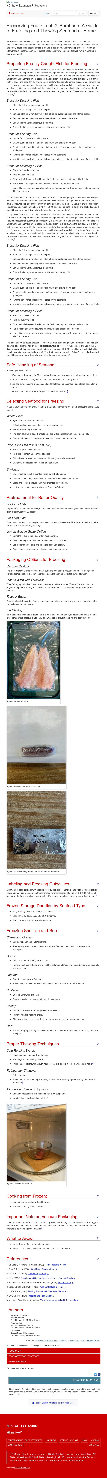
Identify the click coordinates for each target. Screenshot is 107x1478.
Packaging (39, 1341)
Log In (46, 13)
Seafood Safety (51, 1341)
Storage (72, 1341)
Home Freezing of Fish (55, 1264)
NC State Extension (22, 1426)
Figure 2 (73, 584)
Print (94, 13)
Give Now (95, 1440)
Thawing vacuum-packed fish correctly (58, 1300)
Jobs (85, 1440)
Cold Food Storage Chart (42, 1269)
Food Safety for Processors (24, 1356)
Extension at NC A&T (69, 1440)
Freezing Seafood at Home (51, 1286)
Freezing (80, 1341)
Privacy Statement (22, 1468)
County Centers (15, 1445)
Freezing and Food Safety (40, 1295)
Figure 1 (84, 570)
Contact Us (94, 1445)
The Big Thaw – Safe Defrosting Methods (47, 1291)
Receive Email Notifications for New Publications (54, 1402)
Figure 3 (11, 587)
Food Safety (15, 1351)
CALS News (51, 1440)
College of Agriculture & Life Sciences (25, 1440)
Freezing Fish (64, 1282)
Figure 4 (41, 1089)
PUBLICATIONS (17, 13)
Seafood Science (17, 1361)
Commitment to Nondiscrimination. (66, 1460)
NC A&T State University (42, 1457)
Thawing (63, 1341)
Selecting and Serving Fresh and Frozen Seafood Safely (47, 1277)
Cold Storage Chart (37, 1273)
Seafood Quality (93, 1341)
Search (81, 13)
